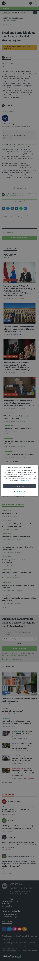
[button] (19, 492)
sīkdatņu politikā (23, 480)
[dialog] (19, 480)
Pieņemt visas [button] (19, 486)
